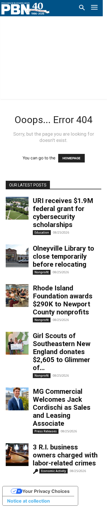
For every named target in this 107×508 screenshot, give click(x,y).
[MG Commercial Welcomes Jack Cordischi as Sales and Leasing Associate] (17, 398)
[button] (82, 8)
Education (42, 232)
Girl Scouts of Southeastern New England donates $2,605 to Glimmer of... (61, 352)
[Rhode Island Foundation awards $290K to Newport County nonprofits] (17, 295)
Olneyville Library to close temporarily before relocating (63, 256)
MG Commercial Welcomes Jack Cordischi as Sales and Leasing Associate (61, 407)
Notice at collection (28, 501)
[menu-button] (94, 8)
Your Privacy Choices (46, 491)
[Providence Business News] (25, 9)
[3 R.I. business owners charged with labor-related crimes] (17, 454)
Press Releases (46, 431)
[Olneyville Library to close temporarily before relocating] (17, 255)
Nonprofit (42, 272)
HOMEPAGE (71, 158)
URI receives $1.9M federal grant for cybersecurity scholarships (63, 213)
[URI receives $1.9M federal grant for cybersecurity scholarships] (17, 208)
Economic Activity (53, 471)
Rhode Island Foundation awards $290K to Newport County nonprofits (62, 300)
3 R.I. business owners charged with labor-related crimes (65, 455)
